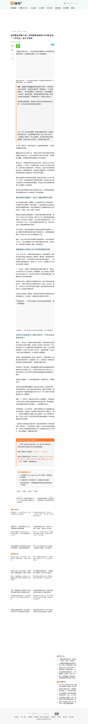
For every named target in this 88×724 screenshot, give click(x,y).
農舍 (19, 491)
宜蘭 (24, 491)
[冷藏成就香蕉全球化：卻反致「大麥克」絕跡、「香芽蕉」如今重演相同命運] (43, 518)
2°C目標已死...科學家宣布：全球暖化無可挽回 (34, 480)
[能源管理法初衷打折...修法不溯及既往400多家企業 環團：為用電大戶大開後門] (43, 602)
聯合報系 (53, 716)
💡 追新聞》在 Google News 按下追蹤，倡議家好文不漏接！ (35, 476)
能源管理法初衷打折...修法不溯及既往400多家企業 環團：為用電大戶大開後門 (43, 611)
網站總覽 (71, 716)
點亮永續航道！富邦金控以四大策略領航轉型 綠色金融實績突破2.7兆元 (21, 547)
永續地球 (58, 8)
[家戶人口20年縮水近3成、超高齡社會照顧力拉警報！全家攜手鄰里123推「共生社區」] (43, 538)
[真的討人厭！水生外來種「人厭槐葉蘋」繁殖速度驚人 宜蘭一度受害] (21, 563)
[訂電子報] (72, 3)
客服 (25, 716)
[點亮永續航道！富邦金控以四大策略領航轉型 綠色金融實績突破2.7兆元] (21, 538)
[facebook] (64, 3)
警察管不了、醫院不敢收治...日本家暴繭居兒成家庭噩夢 (20, 527)
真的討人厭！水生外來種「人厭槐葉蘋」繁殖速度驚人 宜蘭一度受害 (21, 572)
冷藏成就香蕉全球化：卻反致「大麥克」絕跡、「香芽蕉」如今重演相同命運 (43, 527)
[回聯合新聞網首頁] (12, 3)
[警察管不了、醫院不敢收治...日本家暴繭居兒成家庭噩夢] (21, 518)
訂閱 (57, 714)
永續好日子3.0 (23, 8)
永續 (36, 491)
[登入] (74, 3)
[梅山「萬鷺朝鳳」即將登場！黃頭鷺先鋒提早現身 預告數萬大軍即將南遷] (21, 582)
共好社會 (49, 8)
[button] (76, 3)
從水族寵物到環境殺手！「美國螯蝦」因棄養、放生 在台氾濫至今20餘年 (43, 572)
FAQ (22, 716)
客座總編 (13, 8)
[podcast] (69, 3)
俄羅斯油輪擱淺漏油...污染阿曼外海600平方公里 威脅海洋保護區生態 (21, 611)
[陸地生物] (18, 46)
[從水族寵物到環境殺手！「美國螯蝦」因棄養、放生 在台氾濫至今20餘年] (43, 563)
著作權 (41, 716)
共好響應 (66, 8)
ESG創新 (33, 8)
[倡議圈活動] (76, 682)
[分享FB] (12, 45)
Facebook (36, 452)
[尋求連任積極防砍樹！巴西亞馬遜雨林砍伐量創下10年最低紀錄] (43, 582)
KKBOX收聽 (37, 459)
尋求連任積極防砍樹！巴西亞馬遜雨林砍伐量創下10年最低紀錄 (43, 591)
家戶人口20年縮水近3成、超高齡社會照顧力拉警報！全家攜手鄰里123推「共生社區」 (43, 547)
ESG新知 (41, 8)
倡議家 (15, 31)
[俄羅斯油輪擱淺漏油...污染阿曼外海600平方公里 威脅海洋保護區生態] (21, 602)
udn (12, 31)
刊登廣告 (16, 716)
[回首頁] (16, 3)
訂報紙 (59, 716)
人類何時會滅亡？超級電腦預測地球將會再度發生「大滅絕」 (35, 484)
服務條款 (37, 716)
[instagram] (67, 3)
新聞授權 (30, 716)
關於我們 (65, 716)
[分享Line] (12, 50)
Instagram (44, 452)
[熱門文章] (76, 656)
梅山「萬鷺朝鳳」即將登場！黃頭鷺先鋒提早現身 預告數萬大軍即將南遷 (21, 591)
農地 (30, 491)
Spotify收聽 (26, 459)
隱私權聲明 (46, 716)
